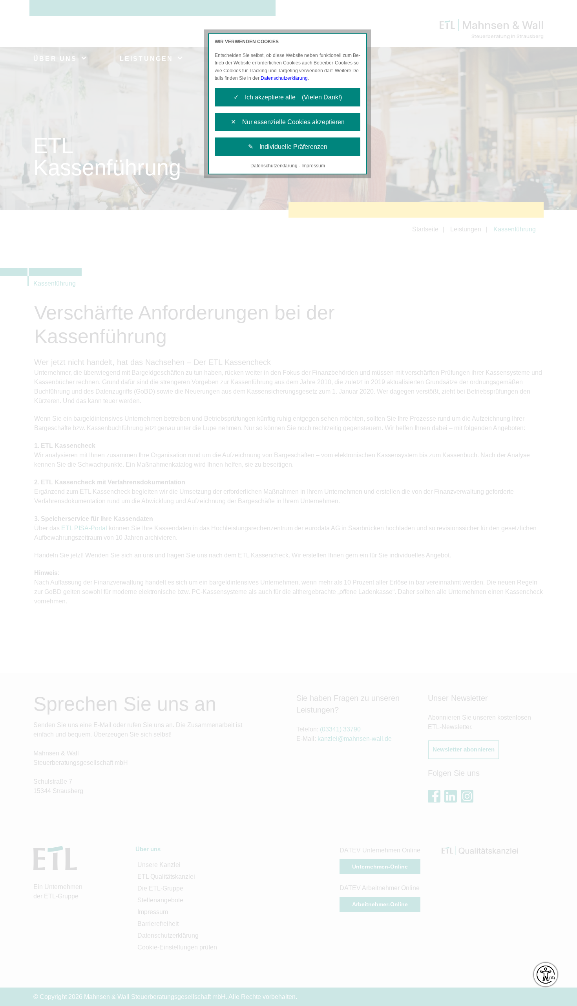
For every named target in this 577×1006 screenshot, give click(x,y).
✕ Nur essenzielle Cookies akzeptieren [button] (288, 122)
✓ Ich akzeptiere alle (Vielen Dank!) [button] (288, 97)
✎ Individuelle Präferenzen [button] (287, 146)
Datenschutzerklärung (284, 78)
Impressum (313, 166)
